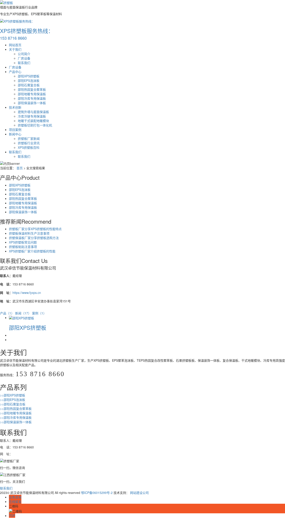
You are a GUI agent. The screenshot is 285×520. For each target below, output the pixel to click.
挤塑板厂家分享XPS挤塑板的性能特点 (35, 229)
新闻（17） (23, 313)
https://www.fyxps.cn (26, 292)
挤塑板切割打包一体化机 (35, 125)
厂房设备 (24, 58)
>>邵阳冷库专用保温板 (16, 417)
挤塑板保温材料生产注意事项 (29, 233)
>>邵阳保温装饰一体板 (16, 422)
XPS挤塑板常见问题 (23, 242)
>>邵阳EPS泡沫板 (12, 399)
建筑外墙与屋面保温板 (33, 111)
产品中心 (15, 71)
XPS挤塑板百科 (28, 147)
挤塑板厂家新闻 (29, 138)
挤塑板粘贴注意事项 (23, 246)
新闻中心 (15, 134)
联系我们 (24, 62)
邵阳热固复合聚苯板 (32, 89)
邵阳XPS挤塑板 (28, 76)
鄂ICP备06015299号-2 (97, 492)
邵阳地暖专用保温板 (32, 94)
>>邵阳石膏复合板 (12, 404)
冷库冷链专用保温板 (32, 116)
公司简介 (24, 54)
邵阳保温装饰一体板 (32, 103)
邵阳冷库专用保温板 (32, 98)
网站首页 (15, 45)
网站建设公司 (139, 492)
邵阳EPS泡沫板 (28, 80)
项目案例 (15, 129)
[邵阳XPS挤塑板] (21, 317)
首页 (19, 168)
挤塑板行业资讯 (29, 143)
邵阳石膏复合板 (29, 85)
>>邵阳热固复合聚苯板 (16, 408)
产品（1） (7, 313)
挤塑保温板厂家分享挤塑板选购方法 (34, 237)
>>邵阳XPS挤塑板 (12, 395)
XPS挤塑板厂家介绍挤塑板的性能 (32, 251)
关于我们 (15, 49)
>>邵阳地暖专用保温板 (16, 413)
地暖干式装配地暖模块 (33, 120)
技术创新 (15, 107)
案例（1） (39, 313)
